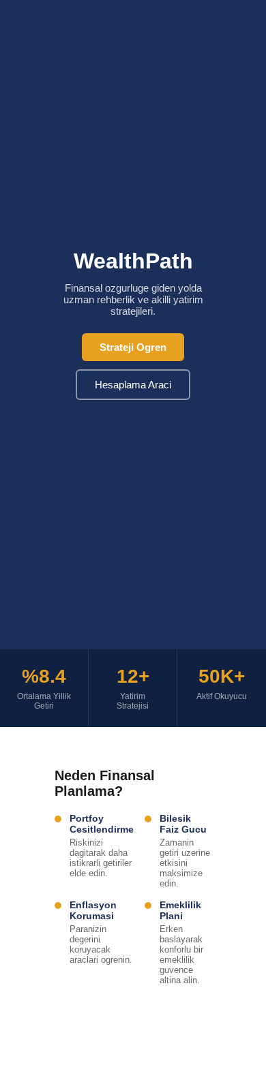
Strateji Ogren (133, 347)
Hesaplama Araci (133, 384)
